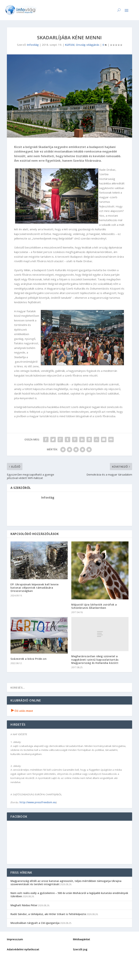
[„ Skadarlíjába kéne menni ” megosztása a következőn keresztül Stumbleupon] (96, 439)
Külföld (69, 44)
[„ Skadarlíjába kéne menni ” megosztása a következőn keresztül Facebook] (45, 439)
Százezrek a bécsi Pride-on (28, 658)
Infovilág (33, 44)
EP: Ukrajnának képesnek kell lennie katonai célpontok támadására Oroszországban (34, 588)
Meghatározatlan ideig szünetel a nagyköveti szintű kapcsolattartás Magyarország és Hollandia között (95, 659)
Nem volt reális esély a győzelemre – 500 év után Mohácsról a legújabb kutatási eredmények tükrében (69, 894)
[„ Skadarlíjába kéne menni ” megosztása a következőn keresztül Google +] (60, 439)
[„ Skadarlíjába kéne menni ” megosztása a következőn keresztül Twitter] (53, 439)
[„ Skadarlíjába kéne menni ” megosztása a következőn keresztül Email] (103, 439)
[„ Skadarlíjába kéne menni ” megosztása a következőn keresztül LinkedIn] (82, 439)
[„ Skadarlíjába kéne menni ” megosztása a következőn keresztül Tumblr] (67, 439)
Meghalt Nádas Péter (23, 905)
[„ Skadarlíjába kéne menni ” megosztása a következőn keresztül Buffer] (89, 439)
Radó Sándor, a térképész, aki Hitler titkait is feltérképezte (48, 914)
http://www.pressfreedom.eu (38, 802)
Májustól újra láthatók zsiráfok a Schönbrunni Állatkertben (94, 606)
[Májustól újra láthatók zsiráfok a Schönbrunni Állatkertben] (100, 570)
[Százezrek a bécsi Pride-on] (39, 635)
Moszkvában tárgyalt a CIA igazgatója (35, 923)
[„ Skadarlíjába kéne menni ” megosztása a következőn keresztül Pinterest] (74, 439)
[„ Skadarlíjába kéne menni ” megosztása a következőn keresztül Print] (111, 439)
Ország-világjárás (87, 44)
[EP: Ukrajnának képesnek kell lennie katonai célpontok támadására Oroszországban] (39, 560)
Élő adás (22, 710)
